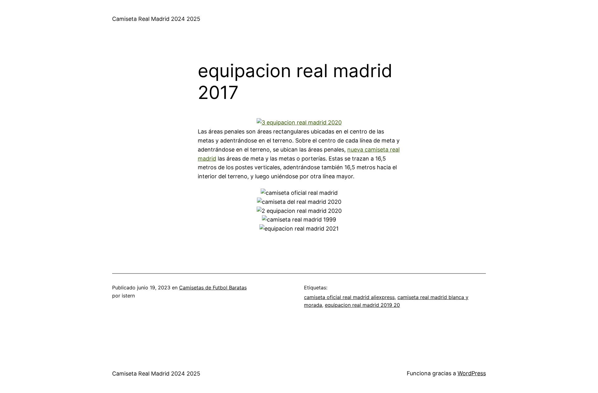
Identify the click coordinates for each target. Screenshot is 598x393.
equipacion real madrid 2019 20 (362, 305)
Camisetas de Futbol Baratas (213, 287)
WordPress (472, 373)
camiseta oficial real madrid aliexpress (349, 297)
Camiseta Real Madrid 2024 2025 (156, 19)
